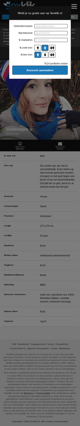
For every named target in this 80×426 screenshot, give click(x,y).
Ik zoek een (26, 47)
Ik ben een (26, 54)
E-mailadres (25, 40)
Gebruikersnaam (23, 26)
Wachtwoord (25, 33)
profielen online (56, 63)
